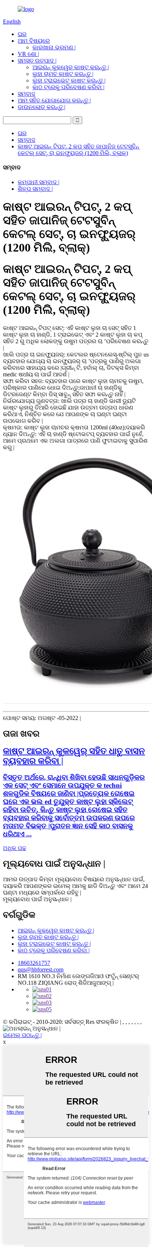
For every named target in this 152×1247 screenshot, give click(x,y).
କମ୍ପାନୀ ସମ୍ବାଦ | (38, 182)
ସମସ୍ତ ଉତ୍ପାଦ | (37, 60)
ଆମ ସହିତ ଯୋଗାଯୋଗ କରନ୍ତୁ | (54, 100)
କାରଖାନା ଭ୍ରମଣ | (54, 47)
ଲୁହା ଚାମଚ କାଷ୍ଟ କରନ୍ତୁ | (62, 74)
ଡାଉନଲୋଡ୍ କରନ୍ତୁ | (41, 107)
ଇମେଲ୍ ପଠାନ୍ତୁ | (22, 1035)
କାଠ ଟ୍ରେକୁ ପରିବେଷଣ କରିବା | (68, 87)
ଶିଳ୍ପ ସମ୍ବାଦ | (35, 189)
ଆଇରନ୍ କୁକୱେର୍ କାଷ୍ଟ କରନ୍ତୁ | (70, 67)
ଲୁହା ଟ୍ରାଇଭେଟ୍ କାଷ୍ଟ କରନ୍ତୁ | (69, 80)
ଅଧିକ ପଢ (14, 848)
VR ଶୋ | (28, 54)
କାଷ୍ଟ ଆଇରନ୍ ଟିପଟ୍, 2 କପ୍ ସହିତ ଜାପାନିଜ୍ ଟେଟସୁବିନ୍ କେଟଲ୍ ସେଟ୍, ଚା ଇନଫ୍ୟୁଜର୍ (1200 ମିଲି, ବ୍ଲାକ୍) (78, 149)
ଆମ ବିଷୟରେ (34, 41)
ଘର (22, 34)
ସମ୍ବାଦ (26, 94)
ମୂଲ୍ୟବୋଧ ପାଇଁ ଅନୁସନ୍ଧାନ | (37, 899)
